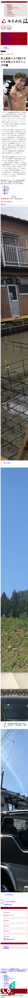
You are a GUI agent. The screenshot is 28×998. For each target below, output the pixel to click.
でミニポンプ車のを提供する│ (14, 971)
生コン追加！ (7, 462)
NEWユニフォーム (9, 915)
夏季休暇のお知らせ (9, 939)
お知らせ (9, 201)
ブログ (9, 11)
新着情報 (6, 948)
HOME (9, 4)
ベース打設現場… (9, 894)
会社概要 (9, 12)
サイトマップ (11, 15)
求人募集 (22, 180)
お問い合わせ (11, 14)
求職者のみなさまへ (13, 7)
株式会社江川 (19, 198)
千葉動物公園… (8, 904)
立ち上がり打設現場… (10, 901)
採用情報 (9, 9)
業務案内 (9, 6)
